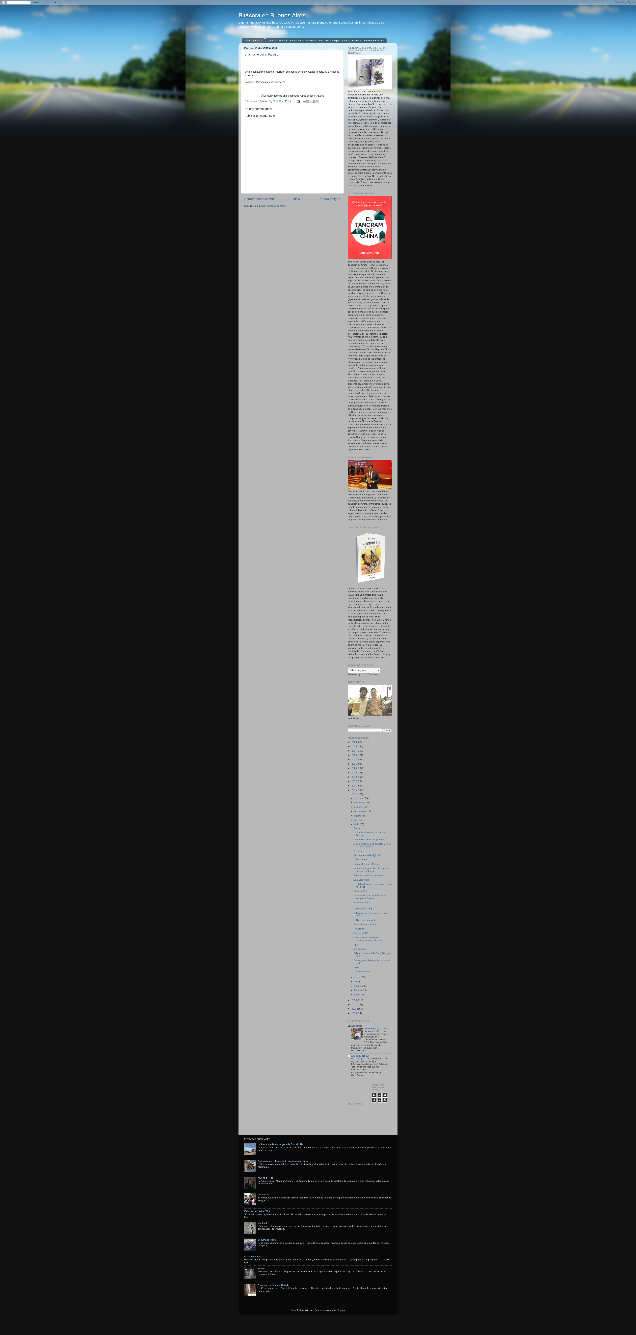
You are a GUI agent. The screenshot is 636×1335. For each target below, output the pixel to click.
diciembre (359, 798)
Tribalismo (358, 929)
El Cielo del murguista (364, 920)
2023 (354, 755)
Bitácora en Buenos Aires (271, 15)
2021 (354, 764)
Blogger (341, 1310)
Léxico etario (360, 859)
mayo (357, 977)
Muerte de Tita (265, 1178)
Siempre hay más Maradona (368, 875)
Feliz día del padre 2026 (257, 1211)
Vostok (261, 1268)
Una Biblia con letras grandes (368, 839)
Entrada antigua (329, 199)
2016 (354, 785)
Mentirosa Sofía (361, 971)
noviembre (360, 802)
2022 (354, 759)
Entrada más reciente (259, 199)
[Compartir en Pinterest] (317, 101)
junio (357, 824)
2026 (354, 742)
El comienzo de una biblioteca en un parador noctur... (372, 845)
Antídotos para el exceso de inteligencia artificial (283, 1161)
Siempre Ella (360, 891)
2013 (354, 1000)
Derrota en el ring (362, 908)
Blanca (357, 828)
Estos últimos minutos (364, 924)
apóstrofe (356, 1026)
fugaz (356, 967)
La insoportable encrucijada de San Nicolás (280, 1144)
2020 (354, 768)
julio (356, 820)
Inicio (296, 199)
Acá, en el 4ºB (360, 933)
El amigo (358, 851)
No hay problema (253, 1256)
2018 (354, 777)
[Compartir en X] (310, 101)
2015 (354, 790)
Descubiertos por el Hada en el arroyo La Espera (369, 897)
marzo (357, 986)
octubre (358, 807)
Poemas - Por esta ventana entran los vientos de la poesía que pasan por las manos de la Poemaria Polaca (326, 40)
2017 (354, 781)
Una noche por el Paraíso (366, 864)
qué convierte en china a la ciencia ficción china (376, 1030)
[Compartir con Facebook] (314, 101)
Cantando (263, 1223)
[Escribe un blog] (307, 101)
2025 (354, 746)
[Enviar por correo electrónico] (304, 101)
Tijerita (356, 944)
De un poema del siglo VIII (367, 855)
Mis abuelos (359, 949)
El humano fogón (267, 1240)
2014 (354, 794)
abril (356, 981)
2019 (354, 772)
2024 (354, 751)
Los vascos (264, 1194)
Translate (372, 674)
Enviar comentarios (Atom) (273, 206)
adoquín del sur (360, 1056)
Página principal (253, 40)
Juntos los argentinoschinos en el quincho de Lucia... (370, 869)
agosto (358, 815)
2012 (354, 1004)
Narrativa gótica (359, 1058)
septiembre (360, 811)
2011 (354, 1009)
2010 (354, 1013)
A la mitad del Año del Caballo (273, 1285)
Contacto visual (361, 880)
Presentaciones (361, 902)
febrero (358, 990)
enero (357, 994)
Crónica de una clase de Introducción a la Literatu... (368, 938)
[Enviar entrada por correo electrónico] (298, 101)
